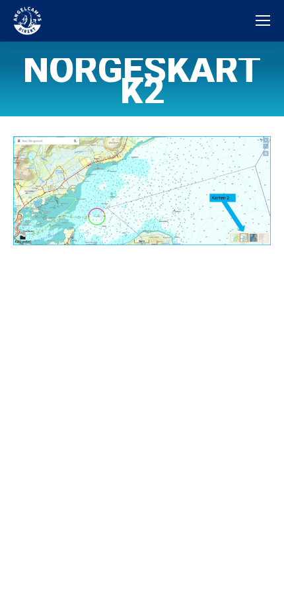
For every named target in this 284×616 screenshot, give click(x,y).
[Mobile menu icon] (263, 20)
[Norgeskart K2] (142, 190)
